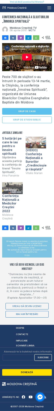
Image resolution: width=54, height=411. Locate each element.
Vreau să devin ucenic (27, 306)
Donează (27, 372)
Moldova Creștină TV (23, 27)
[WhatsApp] (36, 37)
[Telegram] (28, 37)
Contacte (22, 334)
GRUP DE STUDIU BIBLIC (27, 119)
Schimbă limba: (25, 345)
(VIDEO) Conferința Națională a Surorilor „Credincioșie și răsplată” (36, 159)
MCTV (32, 30)
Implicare (22, 340)
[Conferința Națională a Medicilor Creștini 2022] (12, 188)
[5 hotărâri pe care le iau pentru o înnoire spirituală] (14, 158)
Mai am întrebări (27, 314)
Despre (20, 328)
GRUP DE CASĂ (27, 111)
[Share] (5, 37)
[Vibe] (21, 37)
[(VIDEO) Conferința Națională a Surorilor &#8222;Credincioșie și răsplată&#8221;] (36, 142)
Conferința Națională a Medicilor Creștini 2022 (10, 203)
